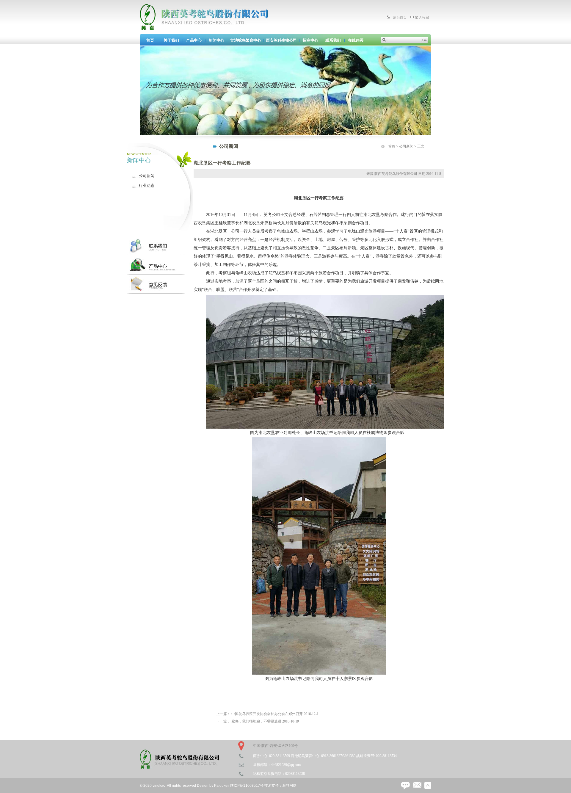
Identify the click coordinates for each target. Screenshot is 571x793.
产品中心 (194, 40)
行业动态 (146, 185)
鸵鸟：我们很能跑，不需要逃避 (256, 721)
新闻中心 (216, 40)
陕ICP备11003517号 (246, 785)
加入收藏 (422, 17)
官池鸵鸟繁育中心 (245, 40)
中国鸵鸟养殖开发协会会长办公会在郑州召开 (267, 714)
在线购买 (355, 40)
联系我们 (333, 40)
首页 (150, 40)
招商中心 (310, 40)
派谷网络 (289, 785)
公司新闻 (146, 175)
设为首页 (400, 17)
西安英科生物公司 (281, 40)
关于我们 (171, 40)
